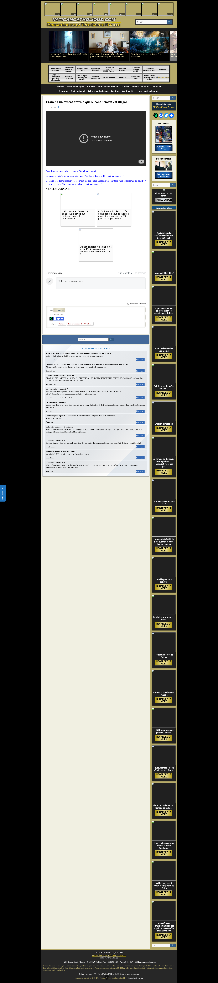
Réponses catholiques (95, 77)
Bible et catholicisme (98, 91)
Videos (111, 974)
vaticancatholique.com (135, 978)
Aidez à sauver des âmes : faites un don (149, 77)
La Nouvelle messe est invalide (136, 69)
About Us (92, 974)
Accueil (60, 86)
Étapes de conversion (69, 77)
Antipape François (122, 69)
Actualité (162, 69)
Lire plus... (140, 360)
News (100, 974)
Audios (135, 86)
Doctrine (115, 91)
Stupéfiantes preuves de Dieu (149, 69)
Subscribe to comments (138, 304)
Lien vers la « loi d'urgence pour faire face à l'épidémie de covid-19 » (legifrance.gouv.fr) (85, 176)
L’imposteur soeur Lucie (55, 440)
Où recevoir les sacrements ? (57, 389)
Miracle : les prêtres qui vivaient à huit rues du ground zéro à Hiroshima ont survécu (78, 353)
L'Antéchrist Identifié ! (95, 69)
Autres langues (151, 91)
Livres (139, 91)
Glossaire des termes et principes (69, 69)
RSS (117, 974)
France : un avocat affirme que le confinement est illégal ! (87, 101)
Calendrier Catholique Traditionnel (59, 427)
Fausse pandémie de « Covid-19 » (80, 324)
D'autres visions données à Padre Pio (60, 375)
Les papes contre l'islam (82, 69)
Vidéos (125, 86)
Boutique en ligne (135, 77)
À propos (63, 91)
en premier (140, 273)
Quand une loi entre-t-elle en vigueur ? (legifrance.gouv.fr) (71, 171)
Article (105, 974)
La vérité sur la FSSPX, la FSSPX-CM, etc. (109, 69)
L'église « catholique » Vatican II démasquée (55, 77)
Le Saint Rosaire (109, 77)
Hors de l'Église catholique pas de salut (82, 77)
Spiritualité (127, 91)
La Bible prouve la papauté (55, 69)
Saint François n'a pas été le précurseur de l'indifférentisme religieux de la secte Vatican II (80, 416)
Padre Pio (122, 77)
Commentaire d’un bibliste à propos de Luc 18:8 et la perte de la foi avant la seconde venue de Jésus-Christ (87, 364)
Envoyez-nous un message (129, 974)
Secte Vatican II (78, 91)
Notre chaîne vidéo (163, 104)
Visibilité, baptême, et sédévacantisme (60, 451)
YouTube (157, 86)
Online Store (83, 974)
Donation (145, 86)
